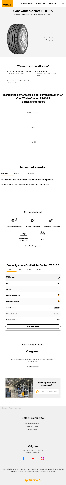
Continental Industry (31, 426)
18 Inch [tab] (28, 269)
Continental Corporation (31, 423)
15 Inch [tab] (9, 269)
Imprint (29, 469)
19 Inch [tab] (38, 269)
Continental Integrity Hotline (11, 469)
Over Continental (31, 429)
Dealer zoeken (42, 3)
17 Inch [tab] (18, 269)
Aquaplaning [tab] (31, 173)
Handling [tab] (16, 173)
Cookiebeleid (51, 471)
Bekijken (57, 314)
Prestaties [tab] (4, 173)
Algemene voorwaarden (40, 469)
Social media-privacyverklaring (36, 471)
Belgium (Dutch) (53, 3)
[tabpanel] (33, 181)
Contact (23, 469)
